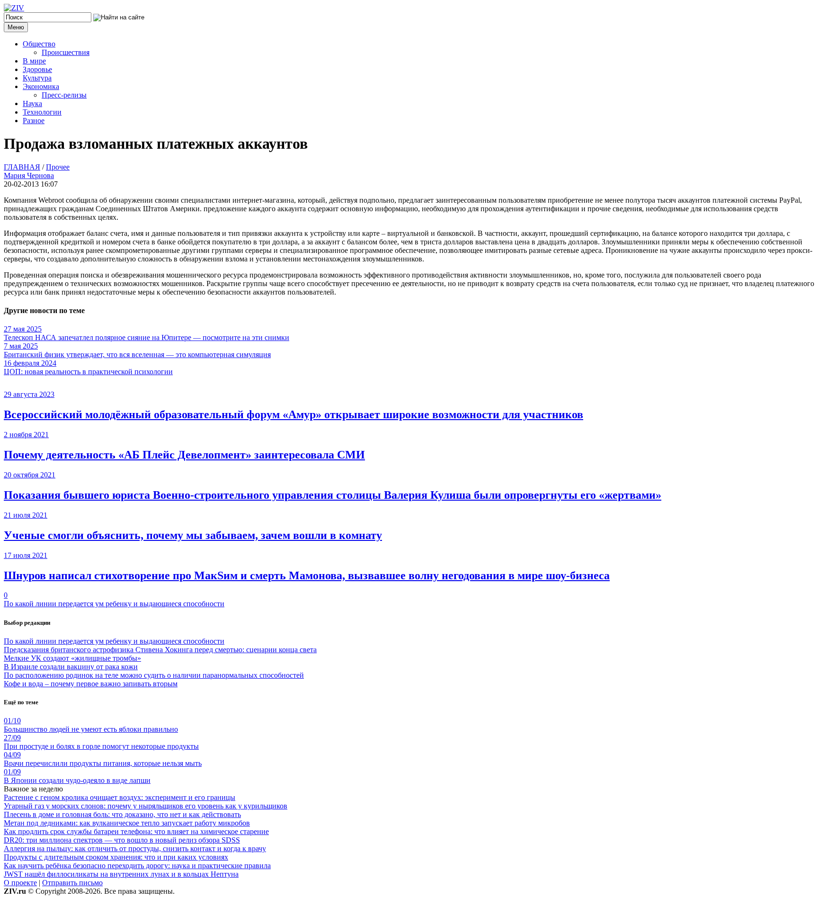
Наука (32, 103)
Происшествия (65, 52)
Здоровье (37, 69)
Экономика (41, 86)
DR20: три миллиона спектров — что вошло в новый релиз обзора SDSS (122, 840)
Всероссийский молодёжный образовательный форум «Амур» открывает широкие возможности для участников (293, 414)
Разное (33, 121)
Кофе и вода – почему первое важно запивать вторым (91, 684)
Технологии (42, 112)
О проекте (20, 883)
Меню (16, 27)
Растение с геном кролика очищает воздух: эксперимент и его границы (119, 797)
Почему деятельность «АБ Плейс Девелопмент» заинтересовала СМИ (184, 455)
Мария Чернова (29, 175)
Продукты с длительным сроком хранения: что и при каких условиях (116, 857)
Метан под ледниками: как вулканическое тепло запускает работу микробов (127, 823)
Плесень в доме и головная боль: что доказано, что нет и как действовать (122, 814)
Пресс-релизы (64, 95)
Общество (39, 44)
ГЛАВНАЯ (22, 167)
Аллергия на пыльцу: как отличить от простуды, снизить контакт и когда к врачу (135, 848)
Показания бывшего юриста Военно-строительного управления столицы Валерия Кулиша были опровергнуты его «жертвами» (332, 495)
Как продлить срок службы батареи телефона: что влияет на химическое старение (136, 831)
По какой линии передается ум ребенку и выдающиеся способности (114, 604)
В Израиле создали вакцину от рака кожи (71, 667)
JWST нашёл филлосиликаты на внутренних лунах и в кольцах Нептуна (121, 874)
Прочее (58, 167)
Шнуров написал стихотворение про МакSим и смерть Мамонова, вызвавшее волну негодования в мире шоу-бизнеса (307, 575)
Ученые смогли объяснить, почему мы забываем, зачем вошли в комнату (193, 535)
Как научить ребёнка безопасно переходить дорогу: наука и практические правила (137, 866)
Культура (37, 78)
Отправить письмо (72, 883)
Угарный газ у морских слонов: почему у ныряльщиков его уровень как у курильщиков (145, 806)
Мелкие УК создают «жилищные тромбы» (72, 658)
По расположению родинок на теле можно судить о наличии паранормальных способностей (154, 675)
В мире (34, 61)
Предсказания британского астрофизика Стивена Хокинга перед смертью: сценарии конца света (160, 650)
